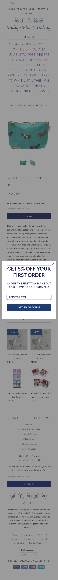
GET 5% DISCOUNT (29, 307)
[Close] (52, 264)
